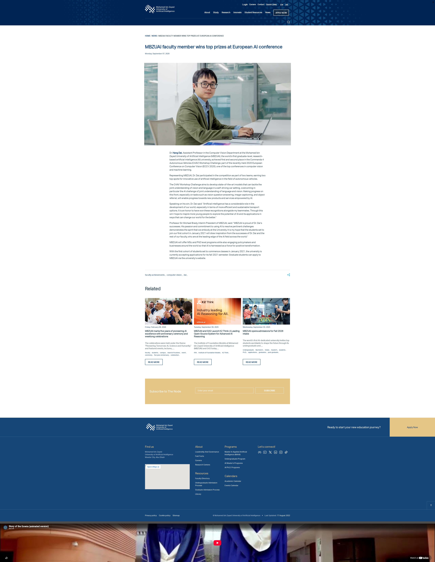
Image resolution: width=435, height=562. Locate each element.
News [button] (267, 12)
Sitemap (176, 515)
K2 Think (225, 353)
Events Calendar (231, 485)
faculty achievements (155, 274)
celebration (175, 355)
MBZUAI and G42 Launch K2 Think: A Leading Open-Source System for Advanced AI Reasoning (217, 333)
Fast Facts (199, 456)
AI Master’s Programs (234, 463)
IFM (195, 353)
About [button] (207, 12)
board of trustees (174, 353)
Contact (261, 4)
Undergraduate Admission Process (206, 484)
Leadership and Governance (207, 452)
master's (274, 350)
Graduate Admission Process (207, 489)
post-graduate (273, 352)
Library (198, 494)
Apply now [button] (281, 12)
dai (185, 274)
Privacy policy (151, 515)
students (155, 353)
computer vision (174, 274)
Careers (252, 4)
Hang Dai (177, 152)
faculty (147, 353)
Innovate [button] (237, 12)
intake (267, 350)
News (154, 36)
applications (252, 352)
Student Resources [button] (253, 12)
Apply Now (412, 427)
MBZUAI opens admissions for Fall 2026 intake (263, 332)
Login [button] (245, 4)
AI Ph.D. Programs (232, 467)
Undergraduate (248, 350)
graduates (262, 352)
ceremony (149, 355)
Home (147, 36)
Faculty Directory (202, 478)
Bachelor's (259, 350)
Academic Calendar (233, 481)
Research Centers (202, 464)
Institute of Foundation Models (209, 353)
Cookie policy (164, 515)
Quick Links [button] (271, 4)
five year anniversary (161, 355)
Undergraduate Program (235, 459)
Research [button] (226, 12)
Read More (154, 362)
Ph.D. (245, 352)
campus (163, 353)
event (184, 353)
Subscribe (269, 390)
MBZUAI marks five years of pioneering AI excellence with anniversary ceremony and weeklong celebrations (166, 333)
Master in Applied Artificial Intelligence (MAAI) (236, 453)
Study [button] (216, 12)
